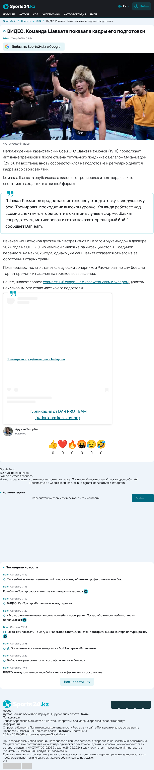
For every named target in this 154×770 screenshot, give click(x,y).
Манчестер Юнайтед (42, 721)
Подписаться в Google (44, 483)
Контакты (23, 727)
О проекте (9, 727)
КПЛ (35, 14)
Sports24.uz (79, 731)
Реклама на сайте (84, 727)
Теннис (17, 714)
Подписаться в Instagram (108, 483)
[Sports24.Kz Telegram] (123, 705)
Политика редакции (47, 731)
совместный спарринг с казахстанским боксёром (86, 281)
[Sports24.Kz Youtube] (131, 705)
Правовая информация (18, 731)
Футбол (24, 14)
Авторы (66, 731)
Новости (9, 14)
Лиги (93, 14)
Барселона (20, 721)
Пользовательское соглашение (118, 727)
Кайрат (7, 721)
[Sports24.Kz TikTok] (139, 705)
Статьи (84, 714)
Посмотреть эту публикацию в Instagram (36, 359)
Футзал (7, 714)
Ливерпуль (63, 721)
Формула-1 (45, 714)
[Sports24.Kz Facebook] (115, 705)
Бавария (107, 721)
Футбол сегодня (75, 14)
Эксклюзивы (51, 14)
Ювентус (119, 721)
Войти (144, 6)
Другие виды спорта (65, 714)
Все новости (74, 682)
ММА (39, 21)
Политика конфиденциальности (51, 727)
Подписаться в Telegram (75, 483)
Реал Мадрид (80, 721)
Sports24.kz (9, 21)
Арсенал (95, 721)
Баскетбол (30, 714)
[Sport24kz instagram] (147, 705)
